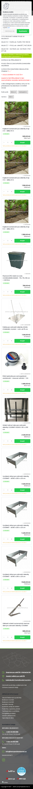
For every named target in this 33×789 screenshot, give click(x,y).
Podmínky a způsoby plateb (11, 709)
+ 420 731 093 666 (12, 732)
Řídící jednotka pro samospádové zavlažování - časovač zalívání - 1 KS (15, 377)
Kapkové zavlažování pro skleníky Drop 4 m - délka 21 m (16, 179)
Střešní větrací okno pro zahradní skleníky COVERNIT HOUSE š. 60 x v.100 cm (15, 427)
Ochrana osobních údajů (10, 687)
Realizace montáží (8, 700)
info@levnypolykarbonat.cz (16, 752)
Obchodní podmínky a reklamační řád (14, 685)
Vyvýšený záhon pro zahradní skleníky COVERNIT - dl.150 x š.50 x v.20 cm (16, 477)
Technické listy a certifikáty (10, 711)
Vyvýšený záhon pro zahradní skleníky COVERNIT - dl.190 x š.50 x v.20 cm (16, 526)
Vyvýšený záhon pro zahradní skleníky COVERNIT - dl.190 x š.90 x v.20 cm (16, 575)
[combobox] (13, 92)
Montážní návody (7, 704)
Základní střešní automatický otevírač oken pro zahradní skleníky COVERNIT (16, 625)
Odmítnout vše (9, 31)
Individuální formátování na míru (18, 680)
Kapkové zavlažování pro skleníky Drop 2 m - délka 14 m (16, 130)
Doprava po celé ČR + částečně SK (18, 672)
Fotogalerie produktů (8, 713)
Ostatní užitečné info (8, 716)
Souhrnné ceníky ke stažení (10, 706)
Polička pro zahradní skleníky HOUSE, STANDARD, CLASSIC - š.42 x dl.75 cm (15, 328)
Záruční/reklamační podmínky (11, 698)
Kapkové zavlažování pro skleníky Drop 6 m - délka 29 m (16, 228)
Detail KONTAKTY (7, 755)
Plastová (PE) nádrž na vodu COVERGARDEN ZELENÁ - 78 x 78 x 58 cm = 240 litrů (16, 278)
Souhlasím (23, 31)
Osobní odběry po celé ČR (15, 676)
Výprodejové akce (8, 718)
